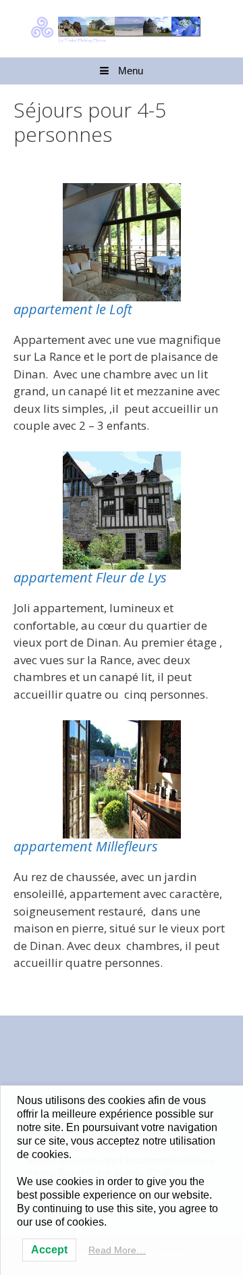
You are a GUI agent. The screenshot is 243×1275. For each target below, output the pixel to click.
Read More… (117, 1250)
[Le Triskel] (121, 27)
